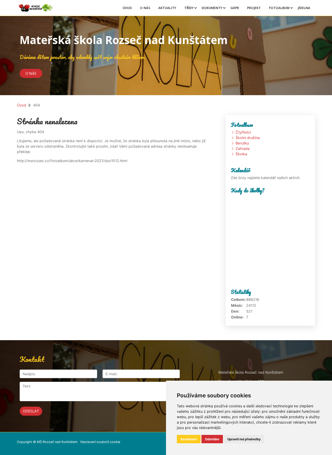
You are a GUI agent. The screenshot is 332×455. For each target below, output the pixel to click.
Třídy (189, 8)
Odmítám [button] (212, 439)
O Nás (145, 8)
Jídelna (304, 8)
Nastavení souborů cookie (100, 442)
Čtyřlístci (243, 132)
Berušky (242, 143)
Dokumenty (212, 8)
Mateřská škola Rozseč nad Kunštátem (124, 40)
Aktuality (167, 8)
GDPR (234, 8)
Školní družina (248, 137)
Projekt (254, 8)
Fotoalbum (279, 8)
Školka (241, 154)
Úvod (127, 8)
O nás (31, 73)
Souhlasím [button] (188, 439)
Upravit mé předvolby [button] (244, 439)
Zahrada (243, 148)
